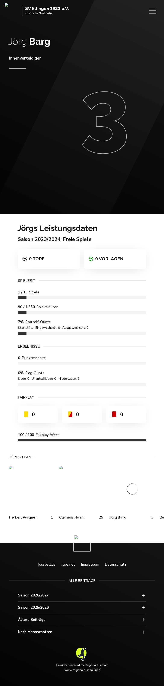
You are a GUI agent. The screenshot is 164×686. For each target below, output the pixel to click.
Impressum (90, 564)
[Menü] (152, 10)
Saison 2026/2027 (33, 595)
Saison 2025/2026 (33, 607)
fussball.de (47, 564)
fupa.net (68, 564)
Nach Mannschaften (35, 631)
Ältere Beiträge (31, 619)
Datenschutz (115, 564)
